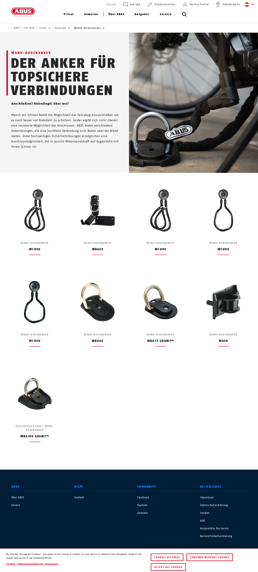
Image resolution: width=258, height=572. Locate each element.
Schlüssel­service (164, 4)
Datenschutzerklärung (214, 505)
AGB (202, 520)
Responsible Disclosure (214, 528)
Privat (69, 14)
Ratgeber (142, 14)
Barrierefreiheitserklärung (216, 536)
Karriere (111, 4)
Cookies (204, 513)
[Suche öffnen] (184, 16)
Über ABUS (116, 14)
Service (166, 14)
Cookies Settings (167, 557)
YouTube (142, 505)
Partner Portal (199, 4)
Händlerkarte (231, 4)
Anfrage (135, 4)
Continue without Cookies (209, 557)
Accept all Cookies (168, 567)
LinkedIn (142, 513)
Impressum (207, 497)
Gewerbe (91, 14)
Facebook (143, 497)
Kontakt (79, 497)
